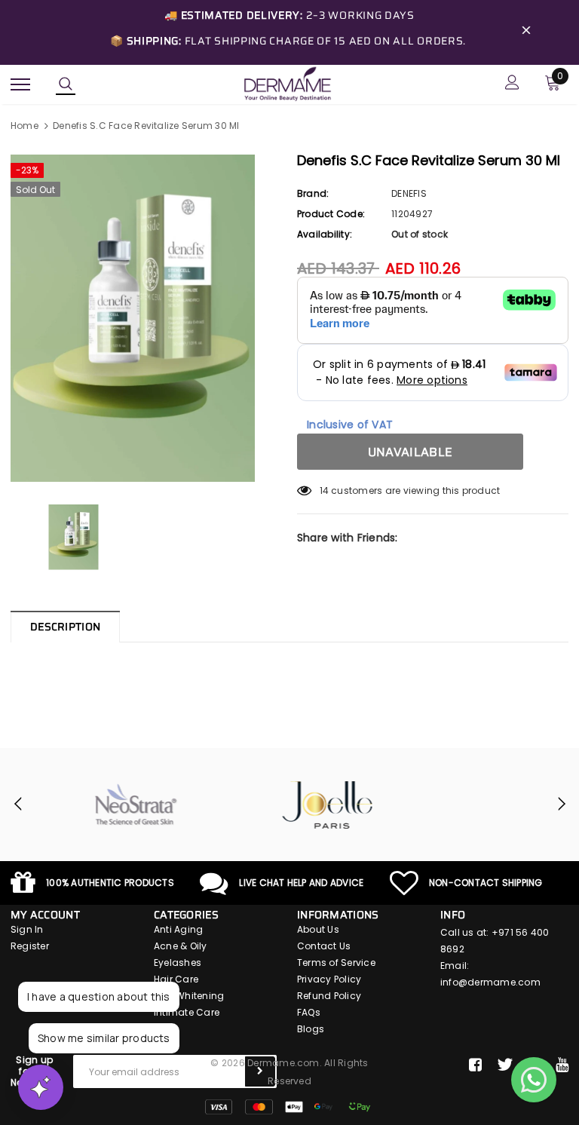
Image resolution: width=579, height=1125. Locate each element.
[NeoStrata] (99, 804)
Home (24, 125)
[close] (526, 32)
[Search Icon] (65, 84)
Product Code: (331, 213)
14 (324, 490)
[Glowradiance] (482, 804)
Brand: (313, 193)
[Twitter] (505, 1064)
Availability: (324, 234)
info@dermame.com (490, 982)
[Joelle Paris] (290, 804)
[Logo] (287, 83)
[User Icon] (512, 84)
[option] (146, 318)
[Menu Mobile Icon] (20, 84)
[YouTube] (562, 1064)
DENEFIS (409, 193)
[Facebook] (475, 1064)
